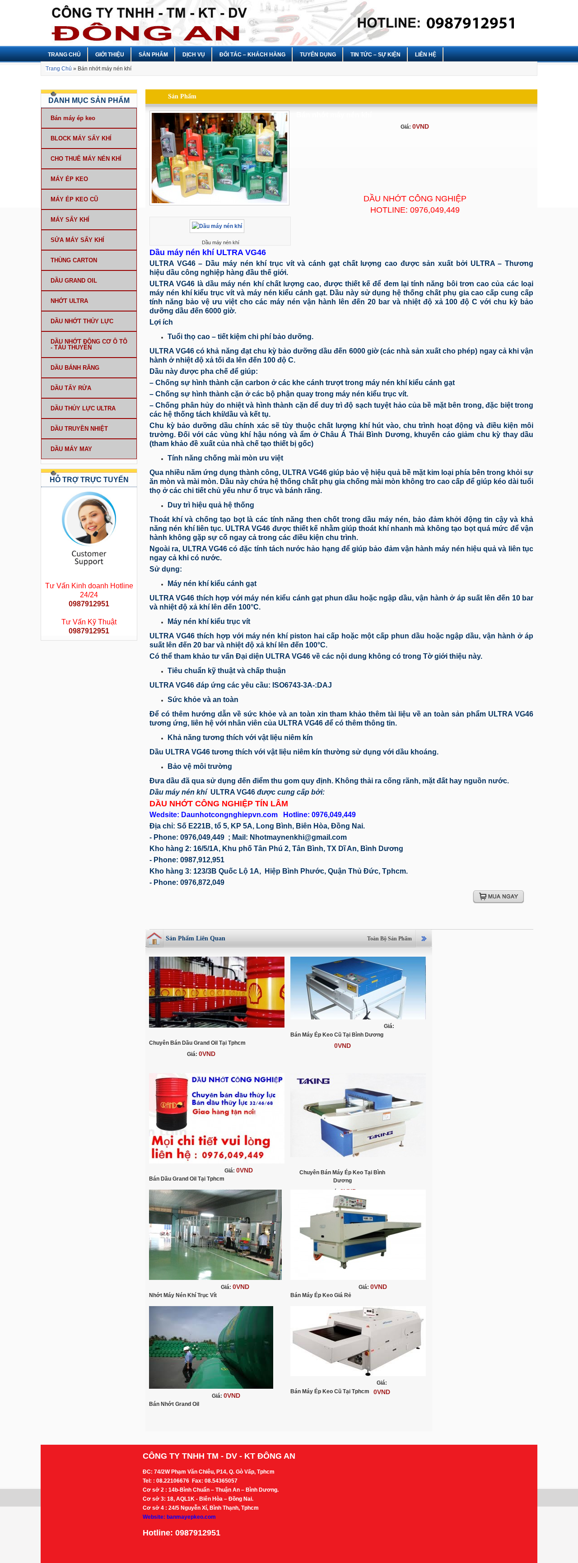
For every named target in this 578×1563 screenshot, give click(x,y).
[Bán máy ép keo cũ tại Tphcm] (358, 1376)
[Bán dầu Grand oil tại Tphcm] (216, 1164)
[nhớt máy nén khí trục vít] (215, 1280)
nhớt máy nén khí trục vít (183, 1295)
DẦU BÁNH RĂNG (75, 367)
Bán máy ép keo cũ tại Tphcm (329, 1391)
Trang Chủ (64, 54)
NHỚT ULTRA (69, 301)
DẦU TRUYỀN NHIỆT (79, 428)
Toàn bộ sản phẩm (389, 938)
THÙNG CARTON (74, 260)
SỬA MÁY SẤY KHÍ (77, 240)
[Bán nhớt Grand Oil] (211, 1389)
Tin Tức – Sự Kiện (375, 54)
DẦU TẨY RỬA (71, 388)
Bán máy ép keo (73, 118)
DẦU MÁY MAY (71, 449)
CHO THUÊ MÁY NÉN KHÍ (86, 158)
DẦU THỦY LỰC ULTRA (83, 408)
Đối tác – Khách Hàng (252, 54)
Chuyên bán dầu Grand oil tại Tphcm (197, 1043)
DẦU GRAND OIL (74, 280)
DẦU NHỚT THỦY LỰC (82, 321)
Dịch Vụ (193, 54)
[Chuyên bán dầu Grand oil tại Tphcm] (216, 1028)
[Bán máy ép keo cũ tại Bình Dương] (358, 1020)
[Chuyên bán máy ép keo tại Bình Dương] (358, 1157)
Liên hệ (425, 54)
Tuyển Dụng (318, 54)
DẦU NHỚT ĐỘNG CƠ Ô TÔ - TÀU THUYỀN (89, 344)
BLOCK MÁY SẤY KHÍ (81, 138)
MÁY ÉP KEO (69, 179)
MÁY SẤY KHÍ (70, 219)
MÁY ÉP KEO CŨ (74, 199)
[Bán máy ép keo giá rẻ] (358, 1280)
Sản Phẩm (153, 54)
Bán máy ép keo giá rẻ (320, 1295)
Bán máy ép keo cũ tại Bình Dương (336, 1035)
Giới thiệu (109, 54)
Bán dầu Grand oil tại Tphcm (186, 1179)
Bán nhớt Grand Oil (174, 1404)
